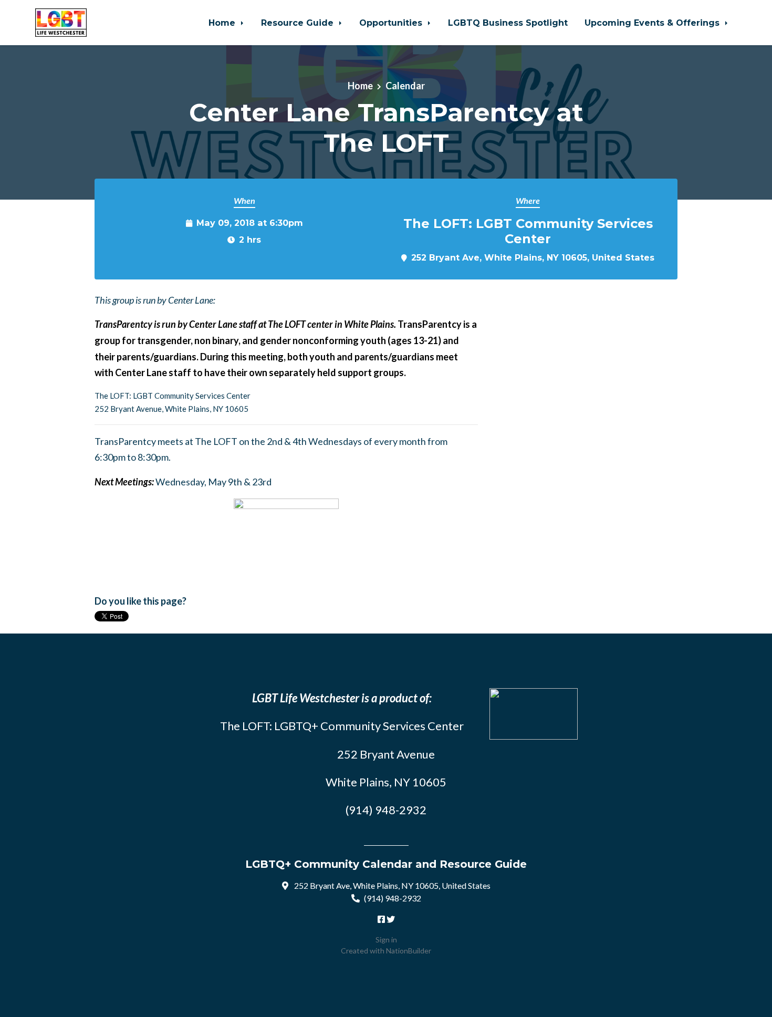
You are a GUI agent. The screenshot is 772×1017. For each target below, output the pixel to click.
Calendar (405, 85)
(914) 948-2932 (392, 898)
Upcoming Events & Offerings (653, 22)
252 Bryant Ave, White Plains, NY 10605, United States (532, 257)
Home (223, 22)
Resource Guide (298, 22)
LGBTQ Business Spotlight (508, 22)
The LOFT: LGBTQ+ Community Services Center (342, 726)
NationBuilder (408, 950)
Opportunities (392, 22)
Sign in (386, 939)
